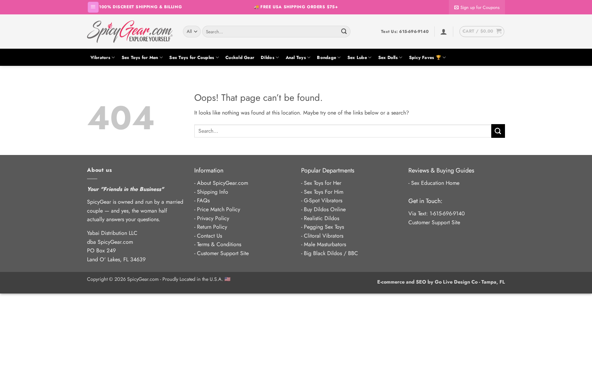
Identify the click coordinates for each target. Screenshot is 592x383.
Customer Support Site (223, 253)
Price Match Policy (218, 209)
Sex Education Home (435, 183)
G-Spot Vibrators (323, 200)
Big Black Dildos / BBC (331, 253)
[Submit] (344, 31)
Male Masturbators (325, 244)
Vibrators (100, 57)
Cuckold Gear (239, 57)
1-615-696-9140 (447, 213)
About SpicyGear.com (222, 183)
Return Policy (212, 227)
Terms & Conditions (219, 244)
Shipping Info (212, 192)
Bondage (326, 57)
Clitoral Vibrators (323, 236)
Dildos (267, 57)
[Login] (443, 31)
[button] (93, 7)
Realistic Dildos (321, 218)
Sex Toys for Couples (191, 57)
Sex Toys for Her (322, 183)
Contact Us (209, 236)
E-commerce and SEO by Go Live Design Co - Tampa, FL (441, 281)
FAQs (203, 200)
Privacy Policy (213, 218)
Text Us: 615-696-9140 (405, 31)
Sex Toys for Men (140, 57)
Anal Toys (296, 57)
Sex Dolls (388, 57)
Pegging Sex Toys (324, 227)
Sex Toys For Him (323, 192)
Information (208, 170)
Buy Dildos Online (325, 209)
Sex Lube (357, 57)
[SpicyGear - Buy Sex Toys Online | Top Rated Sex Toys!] (130, 31)
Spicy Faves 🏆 (425, 57)
